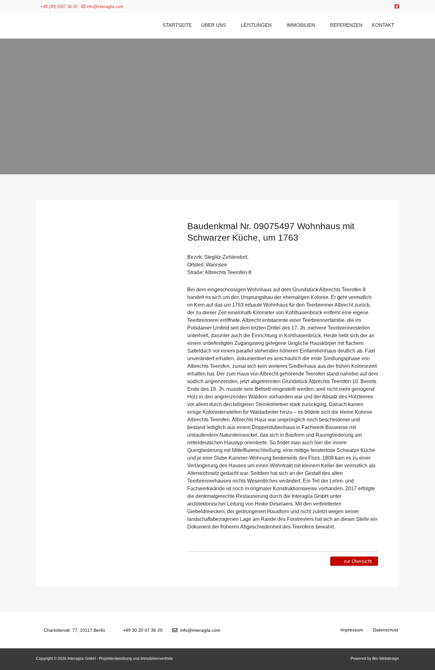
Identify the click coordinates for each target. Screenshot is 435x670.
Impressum (351, 629)
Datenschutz (385, 629)
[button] (63, 257)
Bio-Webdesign (385, 658)
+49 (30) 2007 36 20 (58, 6)
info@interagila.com (104, 6)
